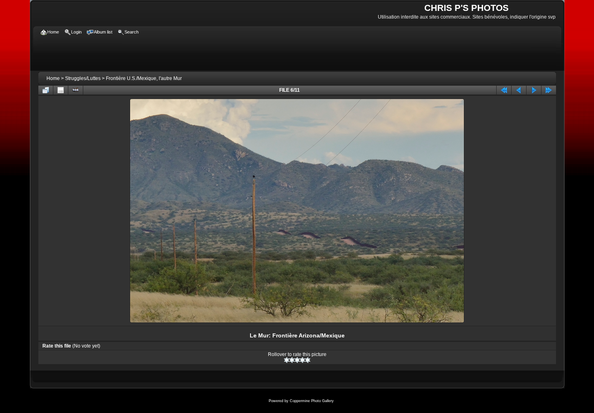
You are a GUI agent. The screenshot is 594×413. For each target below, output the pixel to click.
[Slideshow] (75, 90)
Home (53, 78)
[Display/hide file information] (60, 90)
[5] (307, 360)
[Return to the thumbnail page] (45, 90)
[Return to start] (504, 90)
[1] (286, 360)
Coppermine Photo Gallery (312, 401)
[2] (292, 360)
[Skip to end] (548, 90)
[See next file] (534, 90)
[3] (297, 360)
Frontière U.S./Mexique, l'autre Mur (144, 78)
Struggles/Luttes (83, 78)
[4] (302, 360)
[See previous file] (519, 90)
